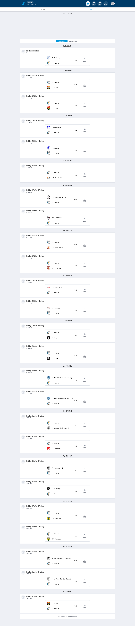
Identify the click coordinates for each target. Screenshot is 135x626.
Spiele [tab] (91, 9)
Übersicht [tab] (43, 9)
